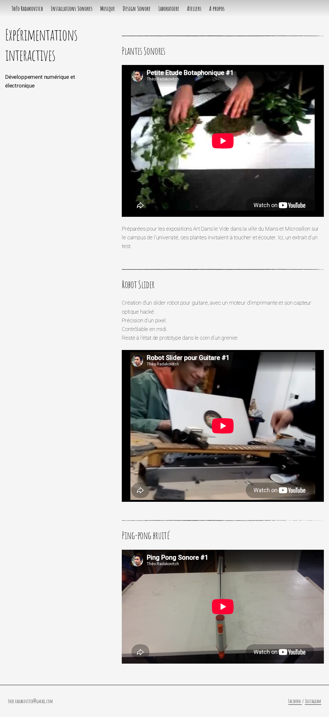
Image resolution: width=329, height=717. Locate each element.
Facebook (295, 701)
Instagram (313, 701)
